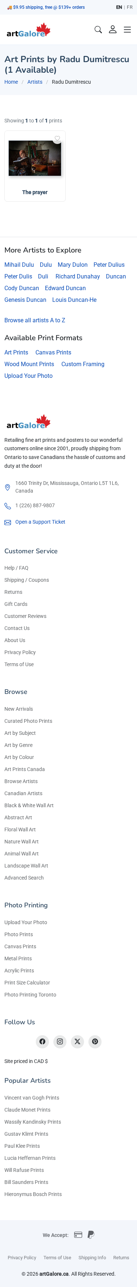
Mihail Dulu (19, 264)
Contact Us (17, 628)
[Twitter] (77, 1041)
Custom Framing (82, 364)
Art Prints (16, 352)
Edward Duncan (65, 288)
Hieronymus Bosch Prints (33, 1194)
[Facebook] (42, 1041)
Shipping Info (92, 1257)
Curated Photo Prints (28, 721)
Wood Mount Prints (29, 364)
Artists (34, 82)
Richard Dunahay (78, 276)
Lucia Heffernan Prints (30, 1158)
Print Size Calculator (27, 983)
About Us (14, 640)
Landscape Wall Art (26, 866)
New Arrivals (18, 709)
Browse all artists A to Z (34, 320)
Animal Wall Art (21, 854)
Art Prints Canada (24, 769)
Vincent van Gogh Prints (31, 1098)
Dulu (46, 264)
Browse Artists (21, 781)
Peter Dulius (109, 264)
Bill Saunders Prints (26, 1182)
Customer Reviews (25, 616)
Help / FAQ (16, 568)
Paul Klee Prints (22, 1146)
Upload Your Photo (28, 375)
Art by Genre (18, 745)
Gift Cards (15, 604)
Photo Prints (18, 934)
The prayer (34, 192)
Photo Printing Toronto (30, 995)
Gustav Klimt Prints (26, 1134)
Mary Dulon (73, 264)
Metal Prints (18, 958)
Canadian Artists (23, 793)
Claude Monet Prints (27, 1110)
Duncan (116, 276)
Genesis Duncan (25, 299)
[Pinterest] (95, 1041)
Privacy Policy (20, 652)
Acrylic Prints (19, 970)
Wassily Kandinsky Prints (32, 1122)
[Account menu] (112, 29)
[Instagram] (59, 1041)
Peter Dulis (18, 276)
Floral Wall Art (20, 829)
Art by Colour (19, 757)
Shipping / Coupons (26, 580)
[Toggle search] (98, 30)
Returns (13, 592)
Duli (43, 276)
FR (130, 7)
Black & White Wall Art (29, 805)
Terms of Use (19, 664)
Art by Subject (20, 733)
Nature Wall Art (21, 841)
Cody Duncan (21, 288)
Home (11, 82)
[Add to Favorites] (57, 139)
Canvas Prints (53, 352)
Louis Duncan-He (74, 299)
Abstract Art (18, 817)
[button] (127, 29)
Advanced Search (24, 878)
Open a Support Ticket (40, 522)
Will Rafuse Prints (24, 1170)
